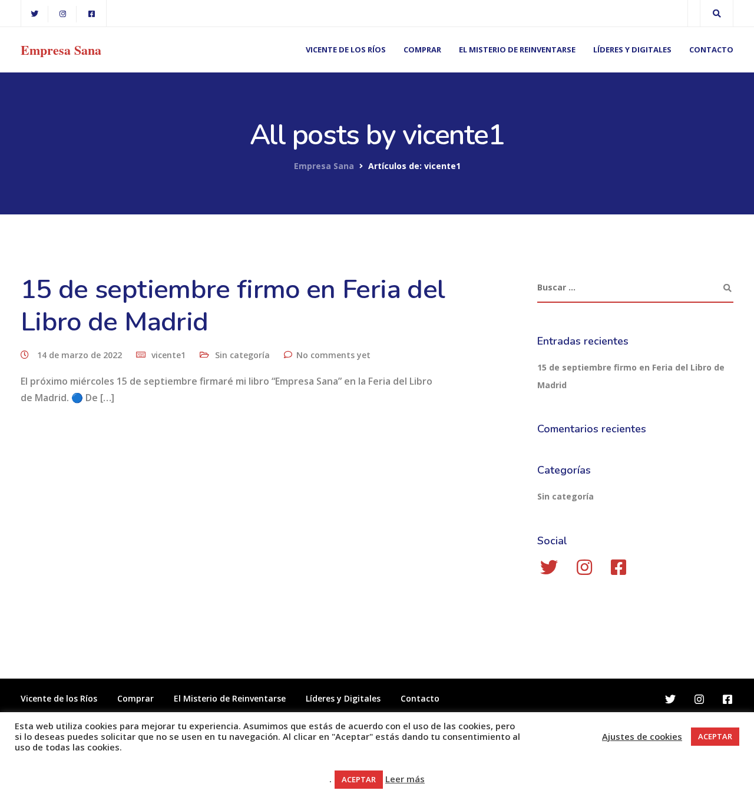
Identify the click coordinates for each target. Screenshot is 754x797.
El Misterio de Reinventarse (517, 49)
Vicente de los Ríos (346, 49)
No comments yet (333, 355)
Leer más (405, 779)
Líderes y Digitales (632, 49)
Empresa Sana (61, 50)
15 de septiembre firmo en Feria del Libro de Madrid (233, 306)
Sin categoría (242, 355)
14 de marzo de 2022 (80, 355)
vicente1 (168, 355)
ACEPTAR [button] (715, 736)
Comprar (422, 49)
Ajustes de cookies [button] (642, 736)
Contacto (711, 49)
